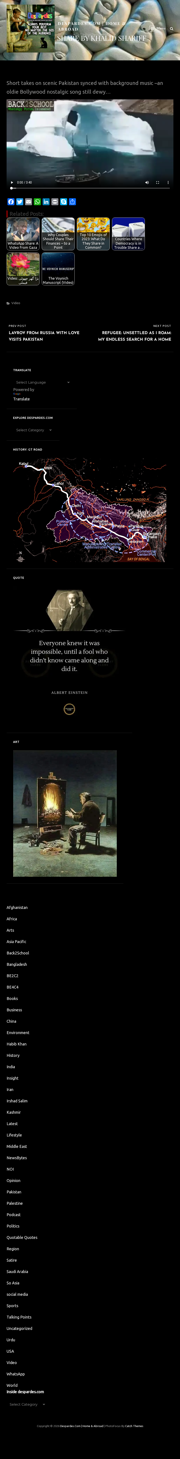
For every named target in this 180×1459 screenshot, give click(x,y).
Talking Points (19, 1317)
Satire (12, 1260)
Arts (10, 930)
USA (10, 1351)
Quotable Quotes (22, 1237)
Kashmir (14, 1112)
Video (15, 303)
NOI (10, 1169)
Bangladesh (17, 964)
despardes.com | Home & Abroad (81, 1425)
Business (14, 1010)
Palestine (15, 1203)
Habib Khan (17, 1044)
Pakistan (14, 1192)
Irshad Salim (17, 1101)
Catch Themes (134, 1425)
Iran (10, 1089)
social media (17, 1294)
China (11, 1021)
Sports (12, 1305)
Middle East (17, 1146)
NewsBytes (17, 1158)
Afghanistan (17, 907)
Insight (12, 1078)
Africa (12, 919)
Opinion (13, 1180)
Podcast (14, 1214)
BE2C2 (12, 975)
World (12, 1385)
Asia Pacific (16, 941)
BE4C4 (12, 987)
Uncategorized (19, 1328)
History (13, 1055)
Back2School (18, 953)
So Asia (13, 1283)
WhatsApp (16, 1374)
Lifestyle (14, 1135)
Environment (18, 1032)
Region (13, 1249)
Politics (13, 1226)
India (11, 1066)
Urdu (11, 1340)
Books (12, 998)
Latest (12, 1123)
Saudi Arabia (17, 1271)
